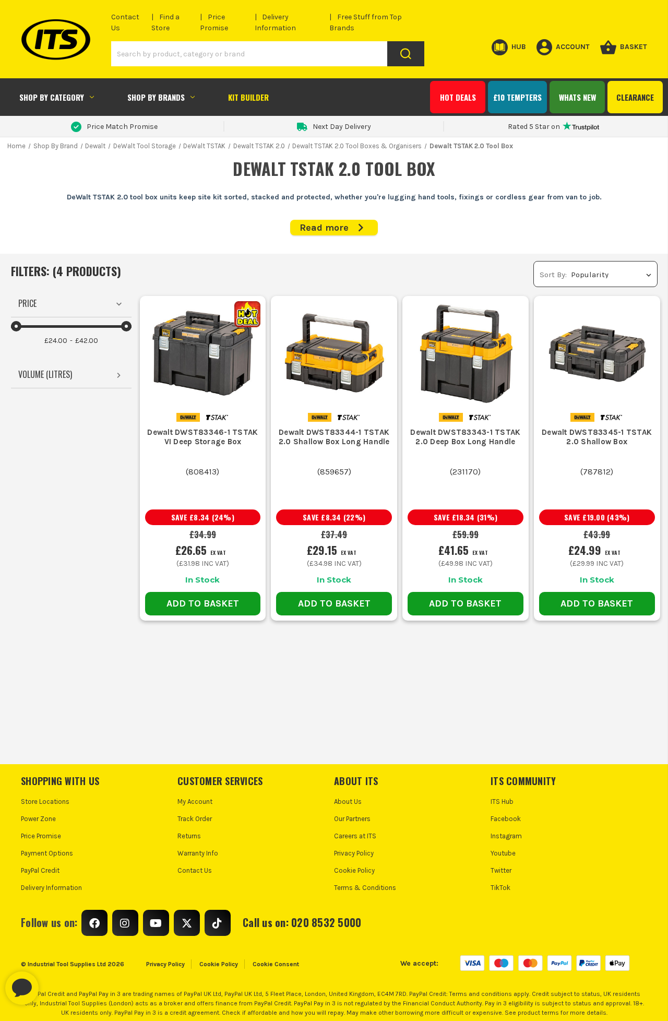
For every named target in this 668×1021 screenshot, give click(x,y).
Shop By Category (51, 97)
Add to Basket (202, 603)
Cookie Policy (354, 870)
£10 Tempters (517, 97)
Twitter (501, 870)
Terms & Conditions (365, 888)
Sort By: (553, 274)
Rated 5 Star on (534, 126)
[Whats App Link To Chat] (55, 982)
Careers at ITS (355, 836)
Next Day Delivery (342, 126)
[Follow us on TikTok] (218, 923)
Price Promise (41, 836)
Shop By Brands (156, 97)
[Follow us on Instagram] (125, 923)
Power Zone (38, 819)
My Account (194, 801)
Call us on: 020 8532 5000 (302, 922)
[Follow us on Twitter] (187, 923)
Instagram (506, 836)
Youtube (503, 853)
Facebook (506, 819)
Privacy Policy (354, 853)
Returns (189, 836)
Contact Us (194, 870)
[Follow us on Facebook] (94, 923)
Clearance (635, 97)
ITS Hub (502, 801)
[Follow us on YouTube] (156, 923)
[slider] (16, 326)
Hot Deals (458, 97)
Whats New (577, 97)
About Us (348, 801)
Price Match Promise (122, 126)
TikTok (500, 888)
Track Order (194, 819)
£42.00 (86, 340)
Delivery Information (51, 888)
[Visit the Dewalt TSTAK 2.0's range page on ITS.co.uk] (217, 416)
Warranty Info (197, 853)
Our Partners (352, 819)
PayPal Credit (40, 870)
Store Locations (45, 801)
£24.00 (55, 340)
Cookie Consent (276, 964)
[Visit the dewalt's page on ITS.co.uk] (188, 416)
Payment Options (47, 853)
